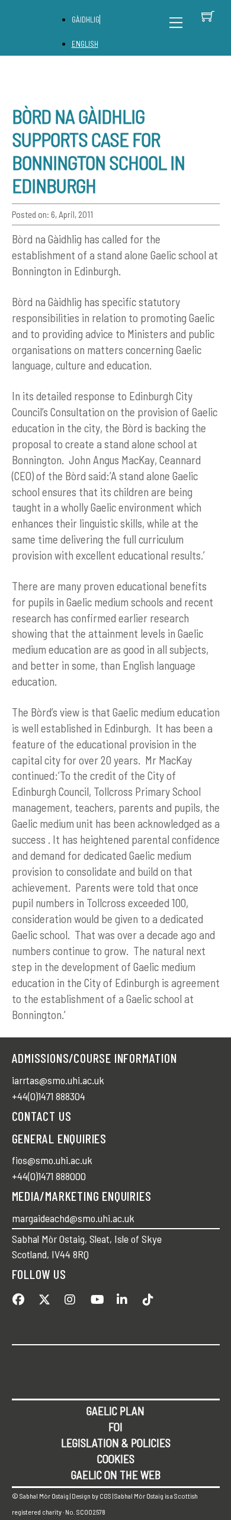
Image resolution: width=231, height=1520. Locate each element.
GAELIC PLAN (115, 1411)
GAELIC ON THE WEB (116, 1475)
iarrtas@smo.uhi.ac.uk (58, 1080)
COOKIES (115, 1459)
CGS (105, 1496)
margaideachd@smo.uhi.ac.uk (73, 1218)
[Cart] (208, 16)
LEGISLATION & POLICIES (116, 1443)
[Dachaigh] (43, 28)
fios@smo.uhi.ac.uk (52, 1159)
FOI (115, 1427)
